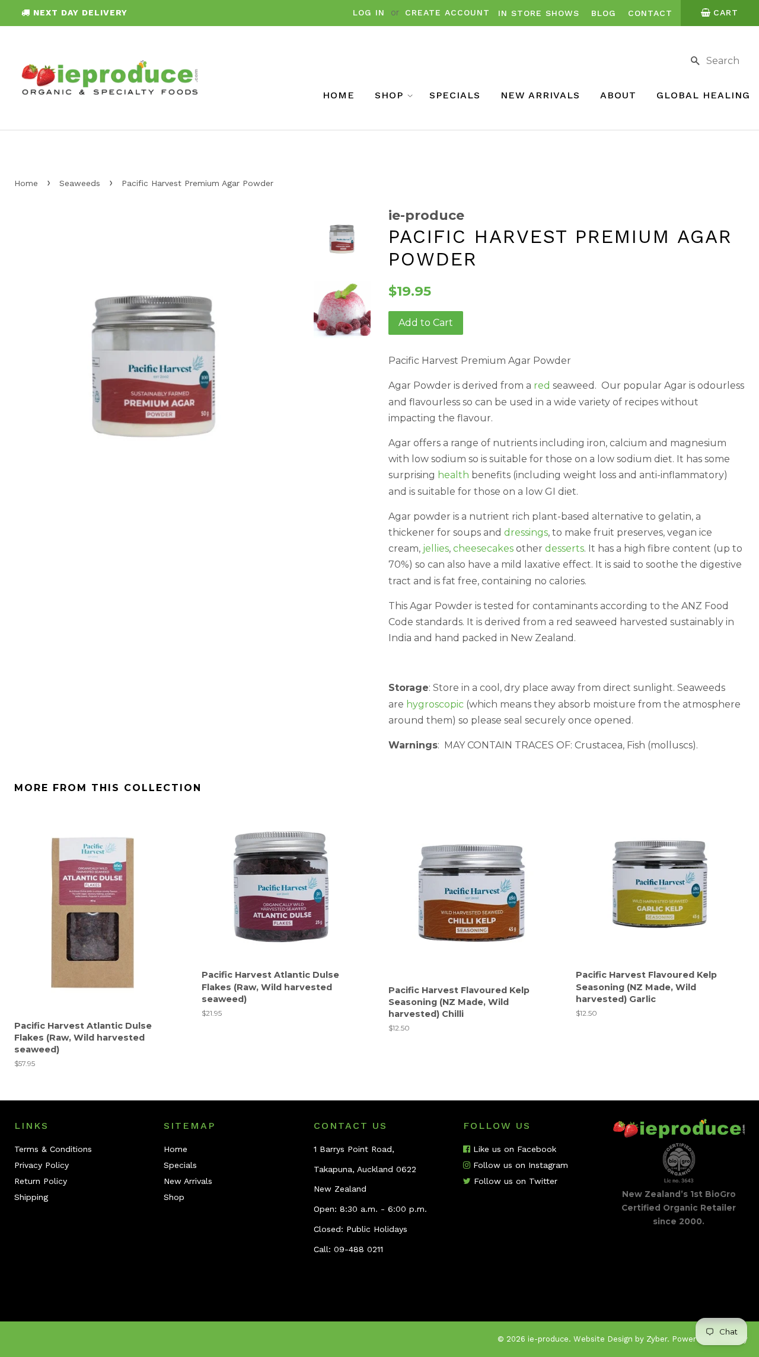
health (453, 475)
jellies (436, 548)
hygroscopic (435, 704)
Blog (603, 13)
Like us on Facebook (513, 1149)
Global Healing (703, 95)
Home (339, 95)
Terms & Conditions (53, 1149)
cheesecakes (483, 548)
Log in (369, 12)
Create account (447, 12)
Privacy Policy (41, 1165)
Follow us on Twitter (514, 1181)
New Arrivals (540, 95)
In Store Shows (538, 13)
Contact (650, 13)
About (618, 95)
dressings (526, 532)
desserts (564, 548)
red (542, 385)
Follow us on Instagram (519, 1165)
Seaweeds (79, 183)
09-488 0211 (358, 1249)
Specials (454, 95)
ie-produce (548, 1338)
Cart (725, 12)
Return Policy (40, 1181)
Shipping (31, 1197)
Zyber (656, 1338)
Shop (391, 95)
